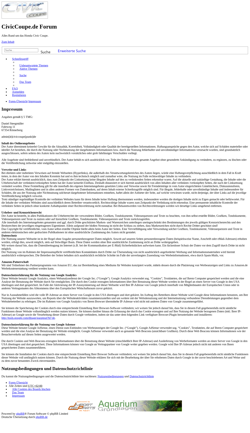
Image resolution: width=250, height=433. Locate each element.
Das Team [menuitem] (25, 81)
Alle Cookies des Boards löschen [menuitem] (31, 389)
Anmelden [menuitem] (18, 91)
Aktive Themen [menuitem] (28, 68)
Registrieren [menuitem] (19, 95)
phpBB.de (42, 417)
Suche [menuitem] (23, 75)
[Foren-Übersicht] (24, 17)
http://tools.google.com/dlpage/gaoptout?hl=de (28, 317)
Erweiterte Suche (72, 50)
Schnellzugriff (20, 58)
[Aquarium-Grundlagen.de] (139, 410)
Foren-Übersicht (18, 382)
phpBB (20, 413)
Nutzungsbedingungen (111, 376)
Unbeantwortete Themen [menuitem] (33, 65)
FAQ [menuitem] (15, 88)
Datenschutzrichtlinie (142, 376)
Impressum (18, 395)
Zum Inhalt (7, 41)
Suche (46, 50)
